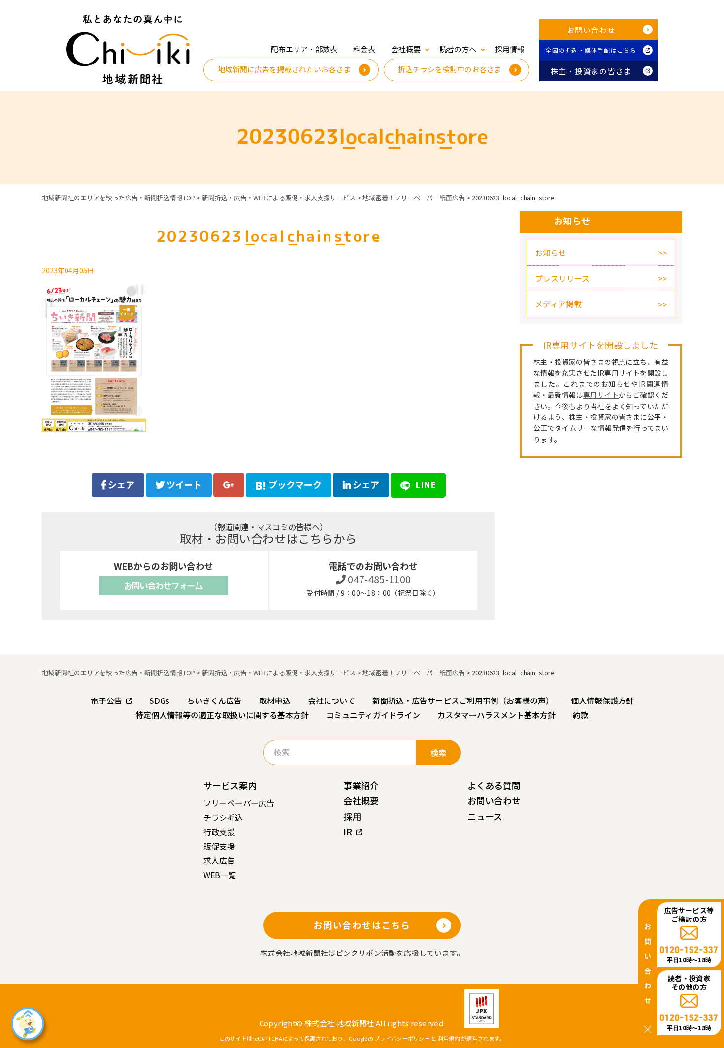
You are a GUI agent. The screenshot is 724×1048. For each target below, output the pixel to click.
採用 (352, 816)
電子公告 (106, 700)
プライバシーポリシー (402, 1038)
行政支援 (219, 832)
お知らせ (550, 252)
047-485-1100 (378, 579)
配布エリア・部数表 (304, 49)
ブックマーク (295, 484)
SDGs (159, 700)
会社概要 (361, 800)
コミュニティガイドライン (373, 715)
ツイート (183, 484)
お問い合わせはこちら (362, 925)
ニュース (484, 816)
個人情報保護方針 (602, 700)
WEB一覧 (219, 875)
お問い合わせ (591, 30)
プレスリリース (562, 278)
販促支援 (219, 846)
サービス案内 (230, 785)
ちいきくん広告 (214, 700)
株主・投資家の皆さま (591, 71)
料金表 (364, 49)
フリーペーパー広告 (238, 803)
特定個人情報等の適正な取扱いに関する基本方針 (222, 715)
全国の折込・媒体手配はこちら (591, 50)
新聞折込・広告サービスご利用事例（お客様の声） (463, 700)
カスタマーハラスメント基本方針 (496, 715)
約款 (581, 715)
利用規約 (449, 1038)
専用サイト (601, 395)
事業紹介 (361, 785)
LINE (424, 484)
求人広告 (219, 860)
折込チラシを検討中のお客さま (449, 69)
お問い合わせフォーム (163, 586)
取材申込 (275, 700)
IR (347, 831)
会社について (331, 700)
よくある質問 (494, 785)
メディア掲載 (558, 304)
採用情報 (510, 49)
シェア (120, 484)
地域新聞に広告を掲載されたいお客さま (284, 69)
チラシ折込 (223, 817)
